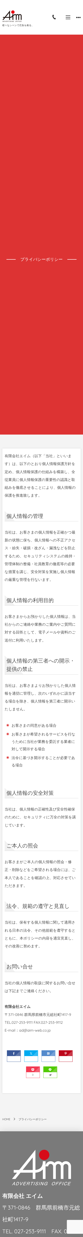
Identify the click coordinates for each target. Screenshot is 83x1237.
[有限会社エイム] (12, 16)
